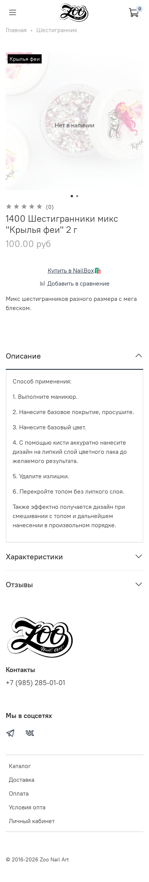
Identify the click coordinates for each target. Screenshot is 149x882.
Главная (16, 30)
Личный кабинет (32, 821)
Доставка (21, 779)
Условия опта (27, 807)
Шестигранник (56, 30)
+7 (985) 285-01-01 (35, 683)
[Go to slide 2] (77, 196)
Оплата (19, 793)
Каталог (20, 766)
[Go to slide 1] (72, 196)
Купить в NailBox (71, 270)
